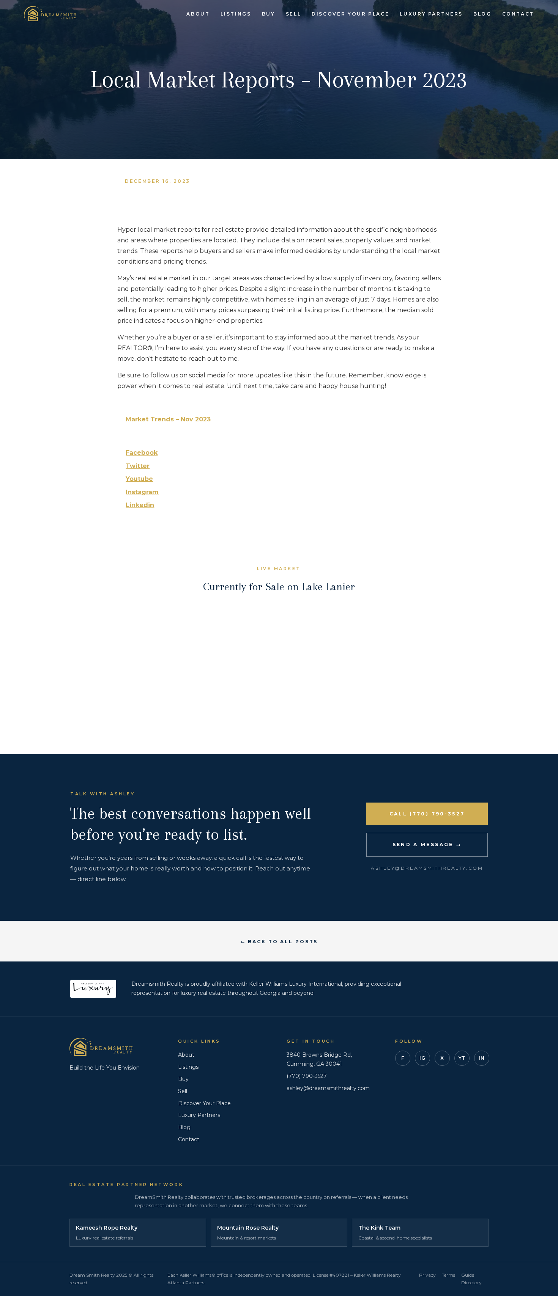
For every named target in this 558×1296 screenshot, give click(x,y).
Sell (293, 14)
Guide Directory (471, 1278)
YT (462, 1058)
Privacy (427, 1275)
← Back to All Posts (279, 941)
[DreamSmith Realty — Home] (50, 13)
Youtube (139, 478)
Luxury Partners (431, 14)
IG (422, 1058)
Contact (518, 14)
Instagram (142, 492)
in (481, 1058)
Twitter (138, 466)
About (198, 14)
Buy (268, 14)
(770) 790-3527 (307, 1076)
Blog (482, 14)
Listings (236, 14)
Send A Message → (427, 844)
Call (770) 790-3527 (427, 814)
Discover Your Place (350, 14)
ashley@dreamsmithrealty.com (328, 1088)
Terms (448, 1275)
